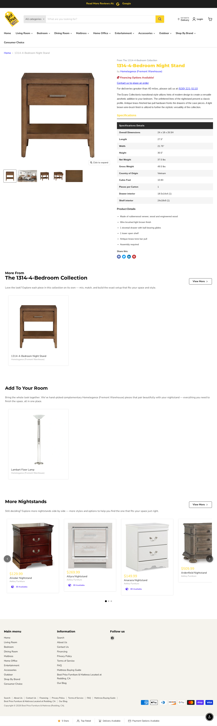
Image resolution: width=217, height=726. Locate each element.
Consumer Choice (14, 42)
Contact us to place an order (133, 83)
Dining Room (62, 33)
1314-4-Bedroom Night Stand (28, 356)
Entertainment (123, 33)
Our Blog (62, 683)
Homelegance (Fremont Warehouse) (141, 71)
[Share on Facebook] (119, 257)
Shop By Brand (185, 33)
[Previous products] (7, 558)
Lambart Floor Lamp (22, 469)
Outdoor (164, 33)
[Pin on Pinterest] (134, 257)
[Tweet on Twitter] (124, 257)
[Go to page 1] (106, 601)
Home (7, 33)
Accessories (145, 33)
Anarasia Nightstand (135, 580)
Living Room (23, 33)
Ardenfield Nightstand (194, 573)
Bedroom (42, 33)
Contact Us (63, 647)
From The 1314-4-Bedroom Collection (137, 60)
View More (199, 281)
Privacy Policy (64, 656)
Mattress (81, 33)
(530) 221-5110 (188, 88)
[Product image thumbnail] (27, 176)
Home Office (101, 33)
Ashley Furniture (17, 581)
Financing (62, 651)
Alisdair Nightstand (21, 578)
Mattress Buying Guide (69, 670)
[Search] (160, 19)
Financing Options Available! (136, 77)
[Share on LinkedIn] (129, 257)
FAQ (59, 665)
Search (60, 637)
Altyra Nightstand (77, 576)
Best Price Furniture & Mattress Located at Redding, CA (29, 701)
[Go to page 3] (111, 601)
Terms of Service (66, 660)
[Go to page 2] (108, 601)
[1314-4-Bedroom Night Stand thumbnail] (10, 176)
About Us (62, 642)
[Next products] (209, 558)
